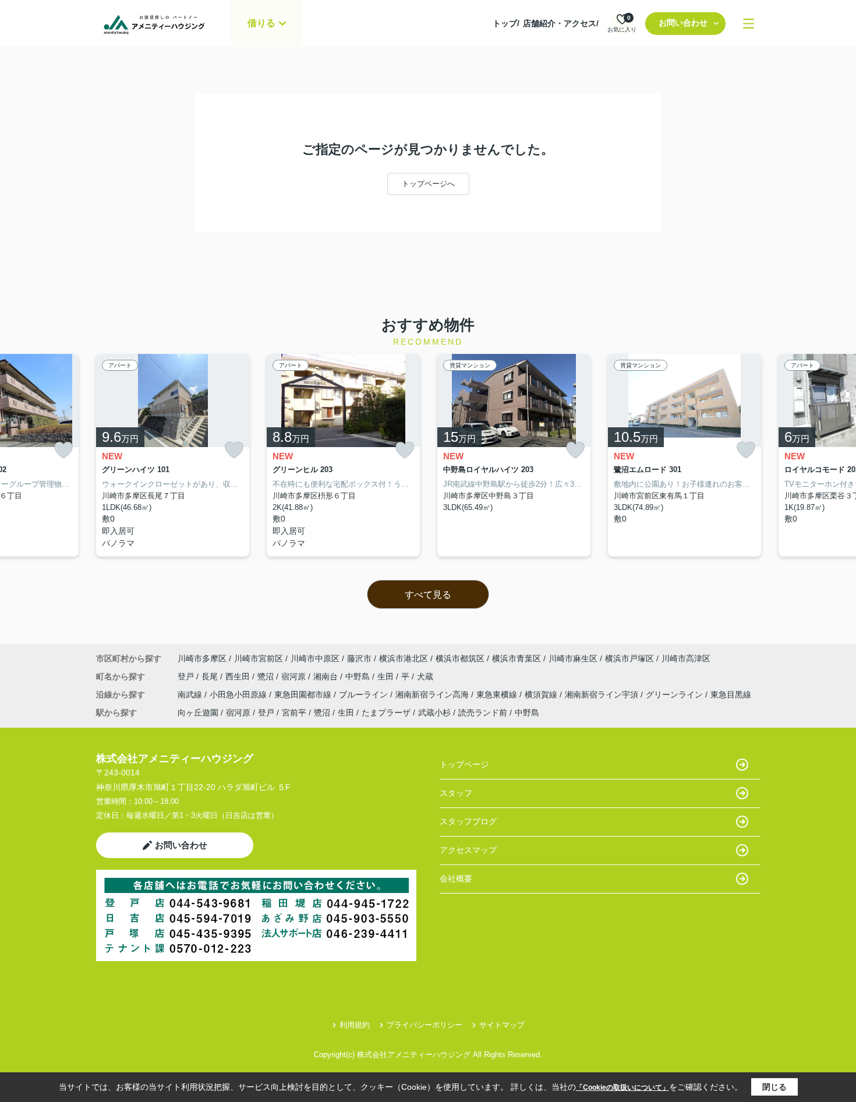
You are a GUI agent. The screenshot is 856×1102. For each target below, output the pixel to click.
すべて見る (428, 595)
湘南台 (326, 676)
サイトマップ (502, 1024)
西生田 (238, 676)
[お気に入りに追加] (63, 450)
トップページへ (428, 183)
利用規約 (354, 1024)
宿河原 (294, 676)
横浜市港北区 (403, 658)
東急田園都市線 (304, 694)
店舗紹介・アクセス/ (561, 23)
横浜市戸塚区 (629, 658)
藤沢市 (359, 658)
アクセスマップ (468, 850)
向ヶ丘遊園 (198, 712)
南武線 (191, 694)
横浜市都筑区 (460, 658)
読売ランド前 (482, 712)
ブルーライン (364, 694)
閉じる (774, 1087)
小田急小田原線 (239, 694)
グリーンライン (675, 694)
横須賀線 (542, 694)
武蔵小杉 (434, 712)
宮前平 (294, 712)
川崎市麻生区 (573, 658)
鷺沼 (266, 676)
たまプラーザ (386, 712)
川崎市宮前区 (258, 658)
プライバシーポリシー (424, 1024)
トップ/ (506, 23)
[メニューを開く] (748, 23)
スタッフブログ (468, 821)
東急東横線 (497, 694)
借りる (261, 23)
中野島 (358, 676)
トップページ (464, 764)
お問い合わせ (683, 22)
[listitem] (172, 455)
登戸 (187, 676)
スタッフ (456, 793)
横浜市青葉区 (516, 658)
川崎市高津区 (686, 658)
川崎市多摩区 (202, 658)
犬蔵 (425, 676)
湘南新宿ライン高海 (433, 694)
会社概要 (456, 878)
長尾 (210, 676)
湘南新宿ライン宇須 (603, 694)
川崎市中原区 (315, 658)
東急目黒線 (730, 694)
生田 (386, 676)
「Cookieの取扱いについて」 (622, 1087)
